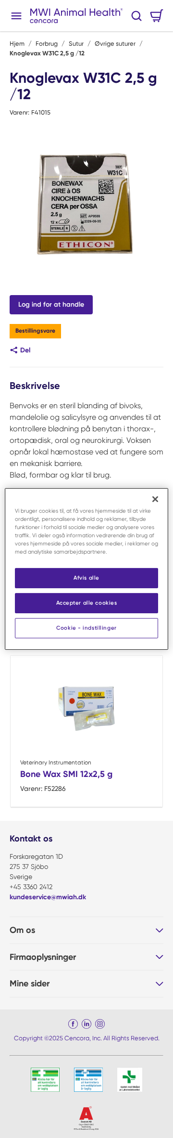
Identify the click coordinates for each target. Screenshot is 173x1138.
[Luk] (155, 499)
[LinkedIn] (86, 1024)
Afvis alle (86, 577)
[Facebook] (73, 1024)
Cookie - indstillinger (86, 627)
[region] (86, 569)
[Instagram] (100, 1024)
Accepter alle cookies (86, 602)
